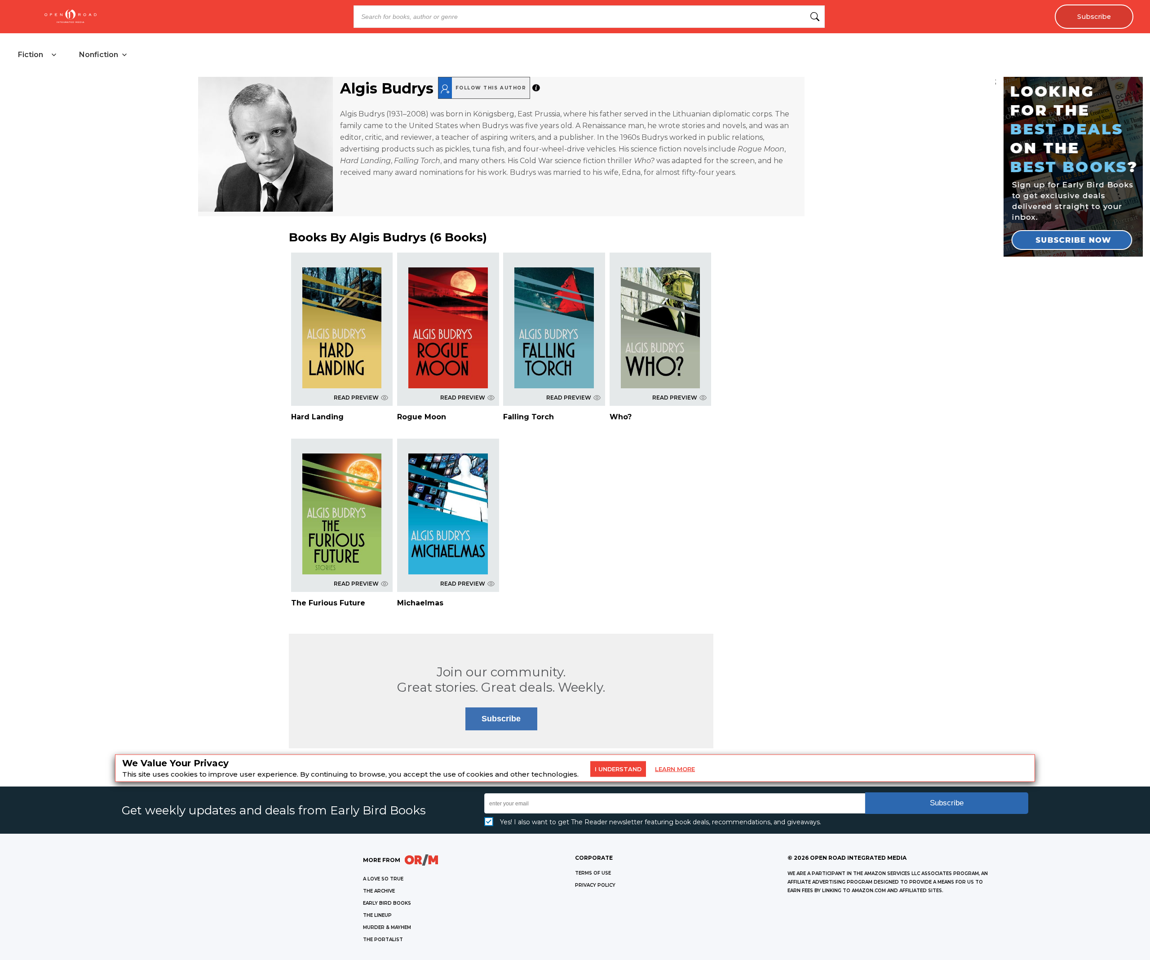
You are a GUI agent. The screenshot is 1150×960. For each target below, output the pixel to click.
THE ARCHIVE (379, 891)
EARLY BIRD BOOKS (387, 903)
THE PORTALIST (383, 939)
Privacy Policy (595, 885)
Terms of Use (593, 873)
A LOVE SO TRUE (383, 879)
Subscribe (1094, 17)
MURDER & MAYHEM (387, 927)
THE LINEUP (377, 915)
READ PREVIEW (356, 397)
